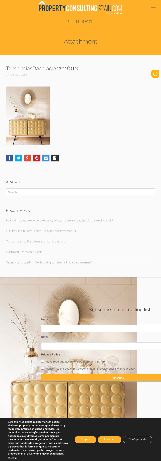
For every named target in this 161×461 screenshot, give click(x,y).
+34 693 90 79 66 (85, 21)
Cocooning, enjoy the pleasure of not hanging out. (35, 241)
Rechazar (109, 439)
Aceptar (85, 439)
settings (12, 457)
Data (82, 361)
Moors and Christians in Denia (24, 251)
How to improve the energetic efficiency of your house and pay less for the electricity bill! (59, 220)
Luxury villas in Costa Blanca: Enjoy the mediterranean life (41, 230)
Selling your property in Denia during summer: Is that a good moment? (49, 262)
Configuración (137, 439)
